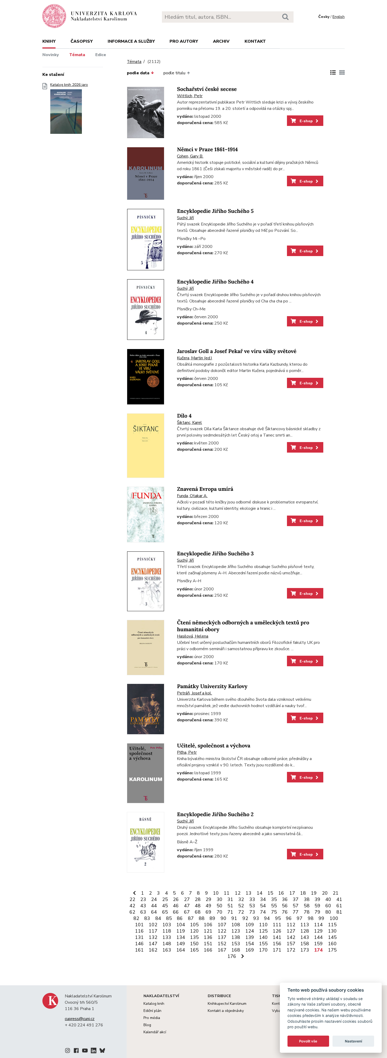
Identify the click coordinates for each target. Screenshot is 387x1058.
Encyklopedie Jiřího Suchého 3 (215, 553)
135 (194, 937)
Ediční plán (152, 1010)
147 (153, 944)
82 (136, 918)
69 (208, 912)
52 (241, 906)
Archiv (221, 41)
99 (321, 918)
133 (166, 937)
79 (317, 912)
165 (194, 950)
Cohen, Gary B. (190, 156)
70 (219, 912)
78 (307, 912)
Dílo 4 (184, 416)
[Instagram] (67, 1051)
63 (143, 912)
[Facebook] (76, 1051)
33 (252, 899)
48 (198, 906)
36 (285, 899)
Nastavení (353, 1041)
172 (291, 950)
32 (241, 899)
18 (303, 893)
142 (291, 937)
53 (252, 906)
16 (281, 893)
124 (249, 931)
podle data (138, 73)
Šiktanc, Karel (189, 422)
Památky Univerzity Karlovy (212, 686)
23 (143, 899)
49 (208, 906)
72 (241, 912)
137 (222, 937)
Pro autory (184, 41)
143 (304, 937)
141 (277, 937)
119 (180, 931)
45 (165, 906)
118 (166, 931)
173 (304, 950)
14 (259, 893)
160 (332, 944)
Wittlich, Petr (189, 96)
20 (325, 893)
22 (132, 899)
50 (219, 906)
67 (187, 912)
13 (248, 893)
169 (249, 950)
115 (332, 925)
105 (194, 925)
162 (153, 950)
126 (277, 931)
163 (166, 950)
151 (208, 944)
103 (166, 925)
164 (180, 950)
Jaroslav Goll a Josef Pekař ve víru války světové (236, 351)
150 (194, 944)
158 (304, 944)
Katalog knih (153, 1003)
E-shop (306, 121)
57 (296, 906)
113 (304, 925)
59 (317, 906)
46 (176, 906)
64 (154, 912)
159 (318, 944)
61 (339, 906)
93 (256, 918)
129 (318, 931)
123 (235, 931)
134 (180, 937)
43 (143, 906)
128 (304, 931)
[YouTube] (85, 1051)
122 (222, 931)
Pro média (151, 1017)
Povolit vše (308, 1041)
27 (187, 899)
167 (222, 950)
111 (277, 925)
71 (230, 912)
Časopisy (82, 41)
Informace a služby (131, 41)
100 (334, 918)
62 (132, 912)
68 (198, 912)
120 (194, 931)
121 (208, 931)
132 (153, 937)
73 (252, 912)
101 (139, 925)
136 (208, 937)
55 (274, 906)
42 (132, 906)
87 (191, 918)
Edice (100, 55)
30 (219, 899)
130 (332, 931)
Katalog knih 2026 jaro (69, 84)
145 (332, 937)
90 (223, 918)
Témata (77, 55)
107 (222, 925)
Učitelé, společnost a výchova (213, 745)
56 (285, 906)
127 (291, 931)
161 (139, 950)
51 (230, 906)
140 (263, 937)
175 (332, 950)
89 (212, 918)
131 (139, 937)
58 (307, 906)
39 (317, 899)
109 (249, 925)
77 (296, 912)
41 (339, 899)
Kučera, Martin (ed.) (194, 358)
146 (139, 944)
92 (245, 918)
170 (263, 950)
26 (176, 899)
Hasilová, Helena (192, 636)
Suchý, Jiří (185, 218)
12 (238, 893)
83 (147, 918)
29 (208, 899)
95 (278, 918)
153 (235, 944)
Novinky (50, 55)
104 (180, 925)
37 (296, 899)
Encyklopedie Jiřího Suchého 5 (215, 211)
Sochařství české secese (207, 89)
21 (336, 893)
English (339, 16)
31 (230, 899)
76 (285, 912)
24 (154, 899)
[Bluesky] (102, 1051)
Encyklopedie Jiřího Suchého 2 (215, 814)
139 (249, 937)
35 (274, 899)
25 (165, 899)
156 (277, 944)
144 (318, 937)
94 (267, 918)
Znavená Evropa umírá (205, 489)
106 (208, 925)
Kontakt (255, 41)
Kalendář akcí (154, 1032)
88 (202, 918)
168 (235, 950)
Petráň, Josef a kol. (194, 693)
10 (216, 893)
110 (263, 925)
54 (263, 906)
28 (198, 899)
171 (277, 950)
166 (208, 950)
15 (270, 893)
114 (318, 925)
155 (263, 944)
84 (158, 918)
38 (307, 899)
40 (328, 899)
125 (263, 931)
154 (249, 944)
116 (139, 931)
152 (222, 944)
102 (153, 925)
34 (263, 899)
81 (339, 912)
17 (292, 893)
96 (289, 918)
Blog (147, 1024)
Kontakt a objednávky (226, 1010)
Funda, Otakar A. (192, 496)
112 (291, 925)
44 (154, 906)
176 (231, 956)
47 (187, 906)
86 (180, 918)
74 (263, 912)
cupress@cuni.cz (80, 1019)
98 (311, 918)
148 (166, 944)
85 (169, 918)
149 (180, 944)
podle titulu (174, 73)
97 (299, 918)
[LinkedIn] (93, 1051)
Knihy (49, 41)
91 (234, 918)
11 (227, 893)
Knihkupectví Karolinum (227, 1003)
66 (176, 912)
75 (274, 912)
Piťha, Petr (187, 752)
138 (235, 937)
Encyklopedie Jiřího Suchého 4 (215, 281)
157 (291, 944)
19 (314, 893)
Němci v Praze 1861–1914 (207, 149)
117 (153, 931)
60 (328, 906)
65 (165, 912)
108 (235, 925)
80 (328, 912)
